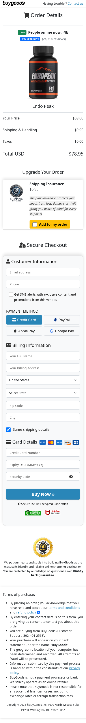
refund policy (26, 612)
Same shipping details (31, 429)
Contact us (75, 3)
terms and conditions (64, 608)
